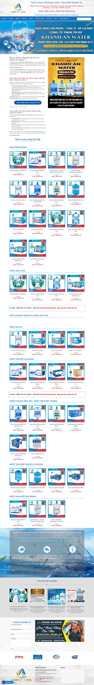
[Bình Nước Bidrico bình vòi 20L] (75, 189)
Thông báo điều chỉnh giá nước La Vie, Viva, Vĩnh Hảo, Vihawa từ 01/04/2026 (56, 608)
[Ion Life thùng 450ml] (37, 218)
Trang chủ (4, 18)
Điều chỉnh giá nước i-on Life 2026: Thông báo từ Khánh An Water (18, 607)
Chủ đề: (12, 634)
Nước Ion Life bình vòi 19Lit (18, 200)
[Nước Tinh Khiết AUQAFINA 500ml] (56, 371)
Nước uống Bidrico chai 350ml (56, 487)
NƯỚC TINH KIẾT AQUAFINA (22, 359)
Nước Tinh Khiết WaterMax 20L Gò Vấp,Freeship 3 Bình (37, 607)
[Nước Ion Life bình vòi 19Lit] (18, 189)
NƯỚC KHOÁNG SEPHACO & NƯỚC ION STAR (29, 315)
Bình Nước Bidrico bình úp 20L (18, 487)
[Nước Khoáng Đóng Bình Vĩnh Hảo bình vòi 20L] (37, 189)
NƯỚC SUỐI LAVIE (17, 271)
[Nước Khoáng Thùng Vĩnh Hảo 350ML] (75, 413)
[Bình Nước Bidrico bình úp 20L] (18, 476)
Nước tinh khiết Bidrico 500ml (75, 487)
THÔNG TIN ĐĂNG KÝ (22, 622)
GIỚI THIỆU (11, 18)
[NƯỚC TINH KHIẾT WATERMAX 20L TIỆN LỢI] (75, 159)
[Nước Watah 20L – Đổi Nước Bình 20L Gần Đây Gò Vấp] (56, 159)
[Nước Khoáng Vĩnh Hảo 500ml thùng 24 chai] (18, 443)
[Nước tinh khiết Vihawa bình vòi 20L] (56, 189)
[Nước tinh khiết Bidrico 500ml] (75, 476)
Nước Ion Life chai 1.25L (76, 350)
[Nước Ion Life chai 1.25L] (75, 339)
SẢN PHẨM (18, 18)
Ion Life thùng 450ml (37, 229)
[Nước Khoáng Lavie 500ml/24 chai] (37, 248)
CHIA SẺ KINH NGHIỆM (63, 18)
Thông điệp (13, 638)
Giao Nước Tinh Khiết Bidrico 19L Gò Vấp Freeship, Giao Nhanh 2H (75, 607)
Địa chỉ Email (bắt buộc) (16, 629)
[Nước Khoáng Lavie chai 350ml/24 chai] (18, 248)
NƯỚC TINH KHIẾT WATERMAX (23, 496)
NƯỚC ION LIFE (16, 327)
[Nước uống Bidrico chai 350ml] (56, 476)
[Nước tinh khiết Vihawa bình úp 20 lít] (37, 413)
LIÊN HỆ (55, 18)
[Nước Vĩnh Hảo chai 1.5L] (37, 443)
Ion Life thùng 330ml (18, 229)
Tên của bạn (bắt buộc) (16, 624)
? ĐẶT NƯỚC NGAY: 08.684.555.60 (28, 103)
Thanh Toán (49, 18)
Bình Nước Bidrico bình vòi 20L (76, 200)
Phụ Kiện (31, 18)
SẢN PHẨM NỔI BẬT (18, 147)
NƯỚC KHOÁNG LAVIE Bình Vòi (18, 170)
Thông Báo (24, 18)
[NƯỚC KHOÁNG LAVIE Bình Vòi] (18, 159)
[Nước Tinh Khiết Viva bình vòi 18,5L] (75, 218)
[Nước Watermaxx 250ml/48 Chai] (37, 159)
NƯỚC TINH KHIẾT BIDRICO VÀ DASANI (26, 464)
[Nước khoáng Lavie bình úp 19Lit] (56, 218)
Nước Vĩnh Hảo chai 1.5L (37, 453)
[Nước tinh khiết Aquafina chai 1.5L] (75, 371)
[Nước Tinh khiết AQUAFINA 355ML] (37, 371)
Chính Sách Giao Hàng (39, 18)
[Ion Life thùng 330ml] (18, 218)
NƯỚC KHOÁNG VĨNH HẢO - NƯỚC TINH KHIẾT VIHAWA (33, 401)
